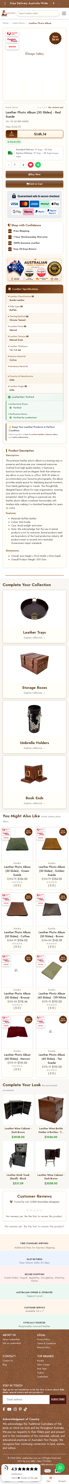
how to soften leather (34, 434)
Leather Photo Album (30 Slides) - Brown (52, 934)
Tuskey (40, 1372)
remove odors (51, 434)
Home (6, 23)
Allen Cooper (43, 1364)
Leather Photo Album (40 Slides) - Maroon (17, 1057)
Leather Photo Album (40, 23)
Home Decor (19, 23)
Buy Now (35, 174)
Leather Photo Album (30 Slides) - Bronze (17, 995)
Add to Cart (36, 184)
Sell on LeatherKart (12, 1343)
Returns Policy (43, 1347)
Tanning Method (17, 316)
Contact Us (8, 1360)
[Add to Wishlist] (30, 165)
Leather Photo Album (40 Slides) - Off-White (52, 995)
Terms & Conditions (46, 1343)
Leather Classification (20, 296)
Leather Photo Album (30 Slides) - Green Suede (17, 871)
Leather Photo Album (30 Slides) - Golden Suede (52, 871)
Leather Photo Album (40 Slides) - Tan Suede (52, 1059)
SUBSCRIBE (58, 1399)
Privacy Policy (43, 1339)
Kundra (17, 863)
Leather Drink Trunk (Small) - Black (18, 1176)
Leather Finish (16, 326)
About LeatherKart (11, 1339)
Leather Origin (17, 386)
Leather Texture (18, 336)
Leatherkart (42, 1376)
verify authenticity (20, 437)
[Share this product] (38, 165)
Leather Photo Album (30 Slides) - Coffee (17, 934)
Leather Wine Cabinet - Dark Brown (18, 1130)
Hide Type (15, 306)
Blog (5, 1364)
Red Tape (42, 1368)
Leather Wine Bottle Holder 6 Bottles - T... (51, 1130)
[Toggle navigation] (64, 13)
